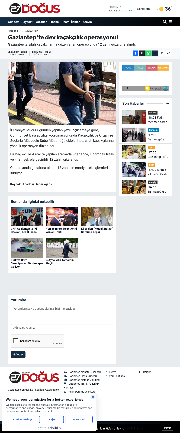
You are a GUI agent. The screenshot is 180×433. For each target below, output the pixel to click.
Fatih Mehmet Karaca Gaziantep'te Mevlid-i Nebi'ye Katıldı (158, 120)
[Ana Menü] (169, 22)
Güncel (152, 112)
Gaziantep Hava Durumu (83, 376)
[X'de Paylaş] (142, 53)
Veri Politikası (117, 376)
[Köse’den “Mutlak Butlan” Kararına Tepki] (97, 216)
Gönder (18, 354)
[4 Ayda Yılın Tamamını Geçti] (62, 247)
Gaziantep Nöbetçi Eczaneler (85, 372)
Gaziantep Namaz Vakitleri (84, 379)
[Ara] (165, 22)
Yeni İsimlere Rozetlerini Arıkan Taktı (61, 230)
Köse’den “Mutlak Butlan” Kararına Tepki (97, 230)
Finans (54, 22)
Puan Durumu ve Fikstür (82, 391)
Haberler (14, 31)
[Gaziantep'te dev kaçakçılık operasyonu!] (62, 93)
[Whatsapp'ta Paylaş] (148, 53)
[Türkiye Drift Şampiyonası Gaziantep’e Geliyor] (27, 247)
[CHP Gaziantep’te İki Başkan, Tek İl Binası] (27, 216)
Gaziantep (31, 31)
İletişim (147, 372)
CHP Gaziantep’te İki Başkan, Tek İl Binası (24, 230)
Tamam (167, 428)
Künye (112, 372)
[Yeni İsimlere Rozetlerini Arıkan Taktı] (62, 216)
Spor (151, 147)
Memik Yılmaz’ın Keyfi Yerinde (157, 172)
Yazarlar (41, 22)
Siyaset (27, 22)
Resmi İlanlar (71, 22)
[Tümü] (167, 103)
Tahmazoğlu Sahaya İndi (156, 189)
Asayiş (87, 22)
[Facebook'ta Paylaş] (135, 53)
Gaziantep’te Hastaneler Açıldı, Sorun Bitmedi (156, 137)
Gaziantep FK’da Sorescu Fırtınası (158, 155)
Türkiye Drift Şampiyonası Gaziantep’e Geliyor (27, 263)
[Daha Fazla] (155, 53)
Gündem (14, 22)
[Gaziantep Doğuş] (35, 9)
